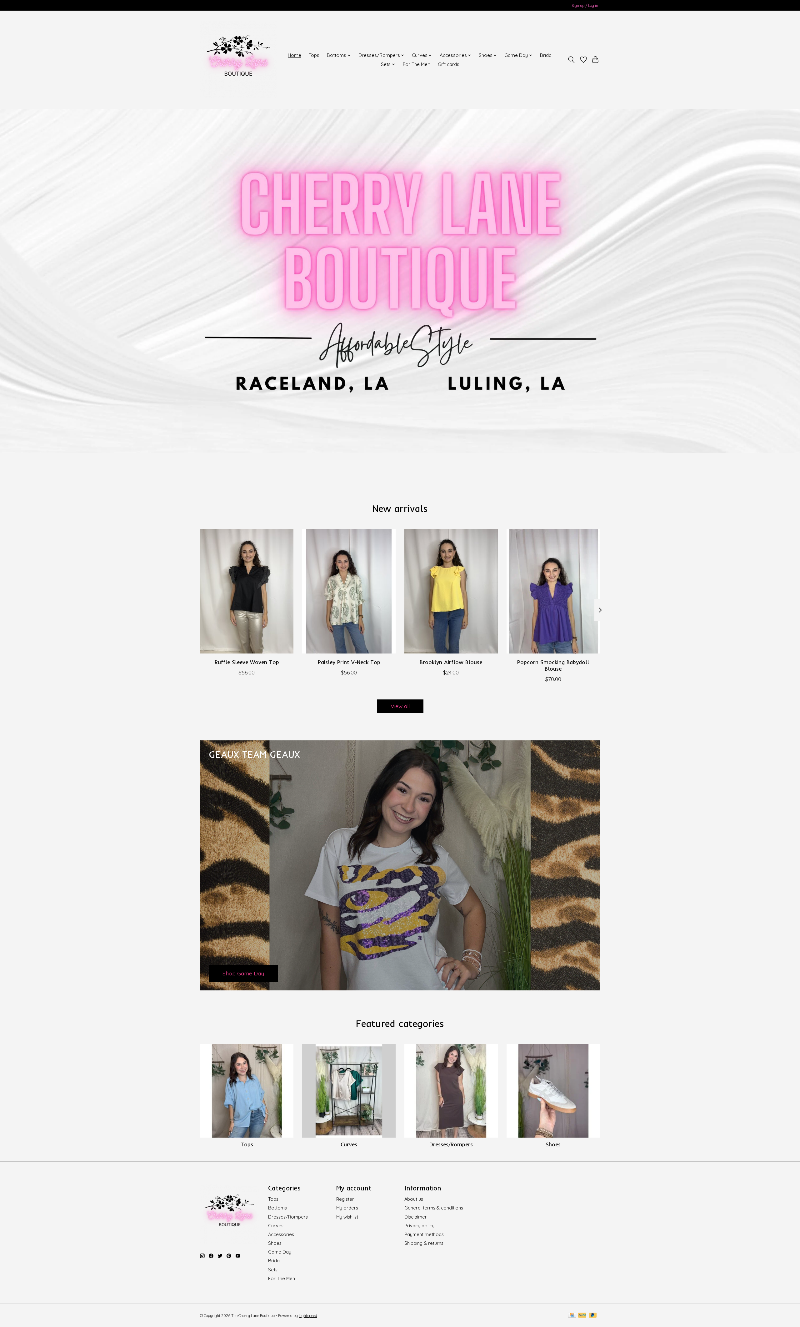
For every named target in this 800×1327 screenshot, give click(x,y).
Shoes (553, 1144)
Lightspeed (308, 1315)
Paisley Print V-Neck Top (349, 661)
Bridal (546, 55)
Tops (314, 55)
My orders (347, 1208)
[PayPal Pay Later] (593, 1316)
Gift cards (448, 64)
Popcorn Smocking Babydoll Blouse (553, 665)
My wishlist (347, 1217)
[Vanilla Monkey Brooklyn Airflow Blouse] (451, 591)
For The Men (416, 64)
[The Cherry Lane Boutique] (238, 60)
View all (400, 706)
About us (413, 1199)
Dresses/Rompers (451, 1144)
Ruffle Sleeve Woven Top (247, 661)
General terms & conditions (433, 1208)
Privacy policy (419, 1226)
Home (294, 55)
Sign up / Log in (585, 5)
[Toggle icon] (571, 59)
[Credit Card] (572, 1316)
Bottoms (277, 1208)
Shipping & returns (423, 1243)
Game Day (279, 1252)
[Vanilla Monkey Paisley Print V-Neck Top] (349, 591)
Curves (349, 1144)
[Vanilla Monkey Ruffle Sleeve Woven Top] (246, 591)
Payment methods (424, 1234)
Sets (273, 1270)
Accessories (281, 1234)
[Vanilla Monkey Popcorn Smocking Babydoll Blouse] (553, 591)
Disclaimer (415, 1217)
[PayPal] (582, 1316)
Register (345, 1199)
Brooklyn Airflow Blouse (451, 661)
